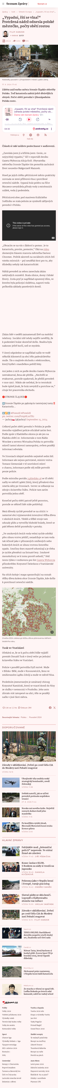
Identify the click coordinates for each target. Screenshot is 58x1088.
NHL (4, 1055)
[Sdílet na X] (54, 707)
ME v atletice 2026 (9, 1048)
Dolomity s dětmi (9, 1081)
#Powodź (16, 413)
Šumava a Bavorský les (11, 1071)
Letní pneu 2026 (37, 1064)
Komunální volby (9, 1028)
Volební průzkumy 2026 (11, 1014)
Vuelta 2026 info (37, 1011)
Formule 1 (6, 1051)
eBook (8, 41)
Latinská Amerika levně (11, 1078)
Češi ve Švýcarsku (9, 1074)
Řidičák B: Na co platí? (39, 1074)
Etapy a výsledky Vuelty (40, 1014)
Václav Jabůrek (44, 904)
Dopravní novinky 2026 (40, 1071)
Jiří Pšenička (42, 856)
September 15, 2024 (36, 420)
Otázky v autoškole (38, 1078)
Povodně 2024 (35, 717)
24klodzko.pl (34, 478)
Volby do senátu (8, 1025)
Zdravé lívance (36, 1044)
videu (46, 249)
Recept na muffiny (38, 1041)
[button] (29, 61)
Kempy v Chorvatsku (10, 1064)
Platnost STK (36, 1081)
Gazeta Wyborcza (46, 560)
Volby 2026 (6, 1011)
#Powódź (26, 413)
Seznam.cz (42, 4)
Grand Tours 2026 (38, 1028)
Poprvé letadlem (8, 1067)
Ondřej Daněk (43, 887)
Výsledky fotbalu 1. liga (11, 1041)
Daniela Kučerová (33, 873)
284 (27, 41)
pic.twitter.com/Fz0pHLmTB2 (18, 416)
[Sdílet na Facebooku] (50, 707)
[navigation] (3, 4)
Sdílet (18, 41)
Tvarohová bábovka (38, 1048)
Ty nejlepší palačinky (39, 1037)
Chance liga (6, 1037)
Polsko (23, 717)
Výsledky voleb (8, 1018)
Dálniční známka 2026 (39, 1067)
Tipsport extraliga (9, 1044)
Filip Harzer (17, 32)
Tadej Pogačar (36, 1021)
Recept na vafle (37, 1051)
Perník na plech (37, 1055)
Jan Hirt (34, 1018)
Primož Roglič (36, 1025)
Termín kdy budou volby (11, 1021)
